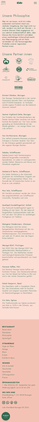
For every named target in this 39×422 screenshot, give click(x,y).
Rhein (4, 352)
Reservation (7, 329)
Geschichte (6, 369)
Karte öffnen (7, 397)
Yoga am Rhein (8, 346)
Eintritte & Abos (8, 358)
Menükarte (6, 332)
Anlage (5, 349)
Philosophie (7, 335)
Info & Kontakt (8, 366)
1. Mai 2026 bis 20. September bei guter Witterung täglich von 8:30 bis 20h (18, 386)
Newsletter (6, 372)
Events (4, 355)
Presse (5, 377)
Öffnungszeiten (8, 374)
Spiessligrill (6, 338)
